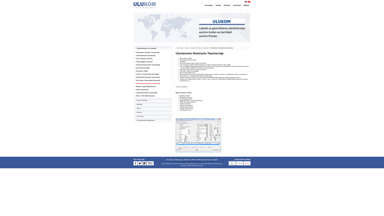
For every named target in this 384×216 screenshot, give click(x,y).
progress (239, 163)
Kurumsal (237, 5)
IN (144, 163)
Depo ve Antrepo (142, 100)
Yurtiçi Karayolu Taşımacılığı (146, 55)
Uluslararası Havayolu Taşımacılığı (148, 77)
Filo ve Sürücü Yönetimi (144, 58)
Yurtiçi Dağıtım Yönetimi (144, 61)
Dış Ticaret (140, 116)
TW (140, 163)
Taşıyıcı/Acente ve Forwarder (146, 48)
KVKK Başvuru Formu (203, 159)
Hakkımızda (179, 159)
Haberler (227, 5)
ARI (150, 163)
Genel (138, 108)
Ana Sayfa (208, 5)
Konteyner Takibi (142, 71)
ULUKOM (145, 5)
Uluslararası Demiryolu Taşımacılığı (148, 83)
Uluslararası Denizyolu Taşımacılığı (148, 65)
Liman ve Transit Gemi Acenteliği (147, 74)
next (240, 28)
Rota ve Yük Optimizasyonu (145, 96)
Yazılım (218, 5)
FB (136, 163)
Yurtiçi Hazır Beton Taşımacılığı (146, 93)
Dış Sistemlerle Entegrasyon (146, 120)
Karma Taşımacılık (142, 89)
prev (144, 28)
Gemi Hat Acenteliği (143, 68)
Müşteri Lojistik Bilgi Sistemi (146, 86)
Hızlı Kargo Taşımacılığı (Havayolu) (148, 80)
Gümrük (139, 112)
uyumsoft (247, 163)
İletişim (246, 5)
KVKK (193, 159)
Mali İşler (139, 104)
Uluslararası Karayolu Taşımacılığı (147, 52)
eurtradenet (232, 163)
